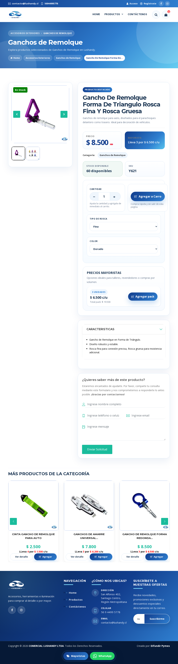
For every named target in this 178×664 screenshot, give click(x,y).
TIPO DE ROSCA (98, 218)
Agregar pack (144, 296)
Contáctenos (137, 14)
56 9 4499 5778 (110, 612)
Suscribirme (157, 618)
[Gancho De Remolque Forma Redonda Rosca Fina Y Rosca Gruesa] (89, 506)
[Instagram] (167, 3)
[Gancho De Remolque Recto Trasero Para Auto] (145, 506)
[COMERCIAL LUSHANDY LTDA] (20, 585)
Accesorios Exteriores (38, 57)
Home (96, 14)
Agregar (47, 556)
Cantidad (96, 189)
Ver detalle (21, 556)
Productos (112, 14)
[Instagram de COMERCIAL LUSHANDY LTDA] (21, 610)
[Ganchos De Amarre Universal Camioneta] (33, 506)
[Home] (18, 15)
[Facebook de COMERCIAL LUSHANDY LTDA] (12, 610)
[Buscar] (156, 15)
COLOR (94, 241)
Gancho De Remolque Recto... (145, 534)
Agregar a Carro (150, 196)
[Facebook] (161, 3)
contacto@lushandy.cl (114, 622)
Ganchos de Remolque (68, 57)
